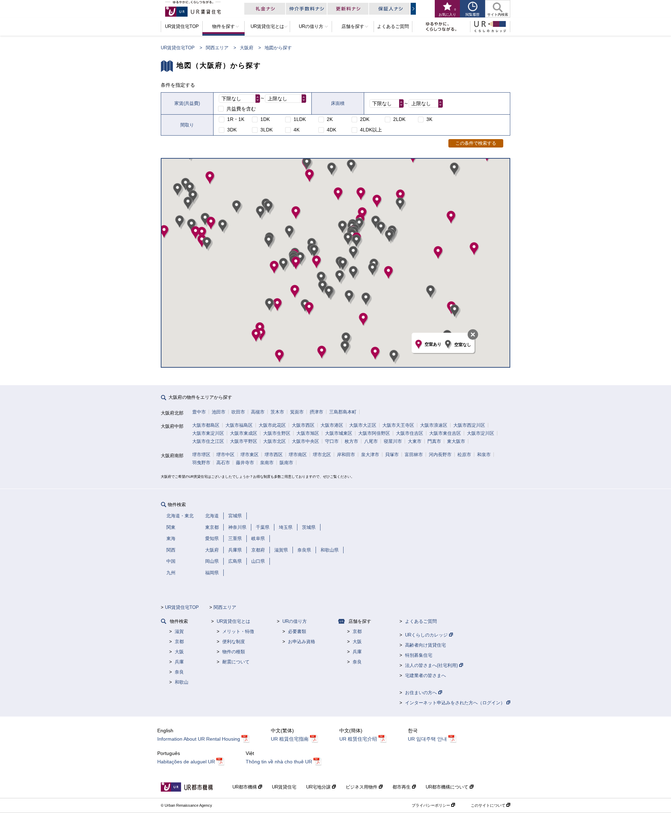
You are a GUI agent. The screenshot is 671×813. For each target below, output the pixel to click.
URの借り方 (294, 621)
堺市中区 (225, 454)
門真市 (434, 441)
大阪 (179, 651)
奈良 (179, 672)
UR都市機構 (245, 787)
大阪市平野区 (243, 441)
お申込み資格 (301, 641)
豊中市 (199, 412)
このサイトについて (488, 805)
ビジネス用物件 (362, 787)
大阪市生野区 (276, 433)
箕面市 (297, 412)
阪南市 (286, 462)
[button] (322, 278)
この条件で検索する (475, 143)
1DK (265, 119)
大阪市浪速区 (433, 425)
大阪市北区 (274, 441)
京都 (179, 641)
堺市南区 (298, 454)
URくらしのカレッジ (427, 635)
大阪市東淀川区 (208, 433)
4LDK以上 (371, 129)
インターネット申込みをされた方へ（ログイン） (455, 702)
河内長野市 (440, 454)
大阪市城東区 (338, 433)
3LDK (266, 129)
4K (297, 129)
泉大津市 (370, 454)
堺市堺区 (201, 454)
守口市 (332, 441)
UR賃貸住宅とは (233, 621)
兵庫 (179, 661)
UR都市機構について (448, 787)
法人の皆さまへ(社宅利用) (432, 665)
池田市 (218, 412)
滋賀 (179, 631)
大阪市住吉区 (409, 433)
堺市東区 (249, 454)
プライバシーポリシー (431, 805)
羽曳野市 (201, 462)
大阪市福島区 (239, 425)
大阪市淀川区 (480, 433)
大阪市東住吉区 (445, 433)
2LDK (399, 119)
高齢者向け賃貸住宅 (425, 645)
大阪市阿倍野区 (374, 433)
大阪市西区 (303, 425)
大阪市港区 (331, 425)
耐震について (236, 661)
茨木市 (277, 412)
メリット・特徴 (238, 631)
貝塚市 (392, 454)
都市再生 (402, 787)
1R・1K (235, 119)
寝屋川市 (393, 441)
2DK (364, 119)
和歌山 (181, 682)
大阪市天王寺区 (398, 425)
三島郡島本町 (342, 412)
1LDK (300, 119)
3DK (232, 129)
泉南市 (267, 462)
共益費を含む (241, 108)
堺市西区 (274, 454)
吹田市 (238, 412)
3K (429, 119)
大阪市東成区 (243, 433)
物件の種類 (233, 651)
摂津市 (316, 412)
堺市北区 (322, 454)
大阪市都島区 (205, 425)
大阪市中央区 (305, 441)
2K (330, 119)
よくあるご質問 (421, 621)
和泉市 (484, 454)
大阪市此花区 (272, 425)
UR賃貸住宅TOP (178, 47)
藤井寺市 (245, 462)
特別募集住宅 (418, 655)
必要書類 (297, 631)
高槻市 (258, 412)
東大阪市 (456, 441)
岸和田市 (346, 454)
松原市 (464, 454)
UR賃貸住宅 (284, 787)
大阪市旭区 (307, 433)
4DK (331, 129)
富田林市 (414, 454)
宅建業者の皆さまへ (425, 675)
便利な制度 (233, 641)
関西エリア (217, 47)
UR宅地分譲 (319, 787)
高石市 (223, 462)
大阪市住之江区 (208, 441)
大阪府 (246, 47)
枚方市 (351, 441)
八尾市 (371, 441)
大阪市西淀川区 (469, 425)
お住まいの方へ (421, 692)
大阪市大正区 (362, 425)
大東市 (414, 441)
